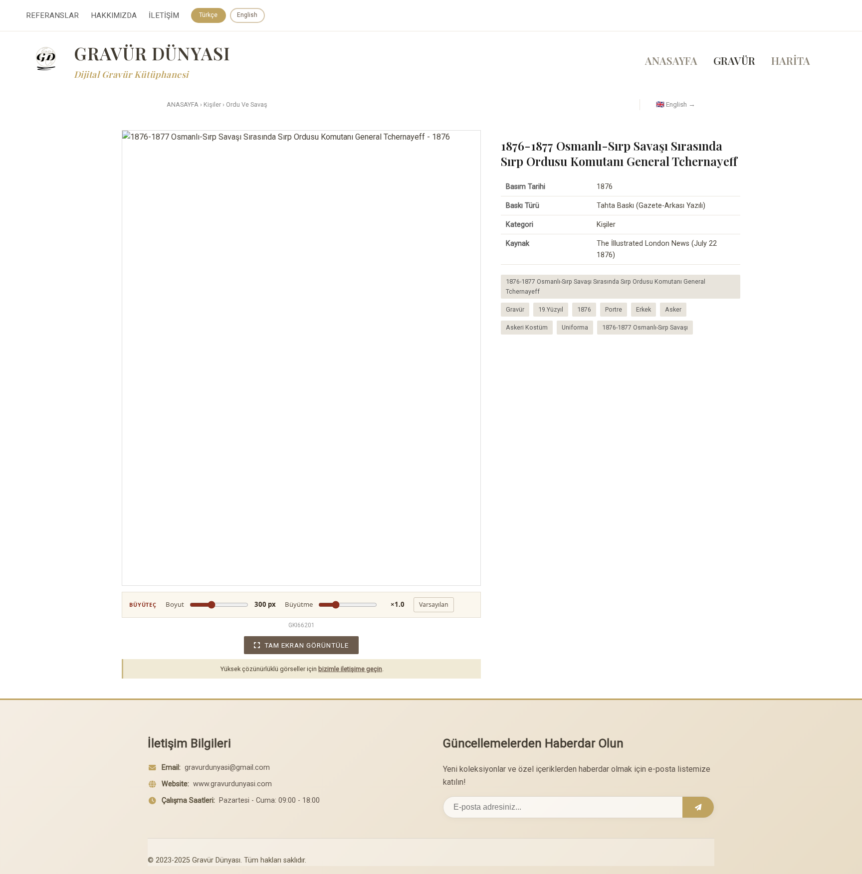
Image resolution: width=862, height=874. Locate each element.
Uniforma (575, 327)
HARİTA (790, 60)
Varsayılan (433, 604)
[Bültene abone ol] (698, 807)
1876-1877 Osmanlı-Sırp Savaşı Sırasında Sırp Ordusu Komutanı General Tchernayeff (605, 286)
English (247, 14)
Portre (613, 309)
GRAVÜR (734, 60)
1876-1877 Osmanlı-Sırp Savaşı (645, 327)
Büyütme (345, 604)
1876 (584, 309)
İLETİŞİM (164, 15)
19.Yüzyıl (550, 309)
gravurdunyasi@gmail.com (227, 767)
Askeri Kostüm (527, 327)
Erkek (643, 309)
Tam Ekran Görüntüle (306, 645)
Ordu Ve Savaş (246, 104)
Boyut (221, 604)
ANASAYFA (671, 60)
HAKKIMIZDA (114, 15)
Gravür (515, 309)
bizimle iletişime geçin (350, 669)
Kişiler (212, 104)
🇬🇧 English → (675, 104)
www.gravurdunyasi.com (232, 784)
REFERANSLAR (52, 15)
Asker (673, 309)
